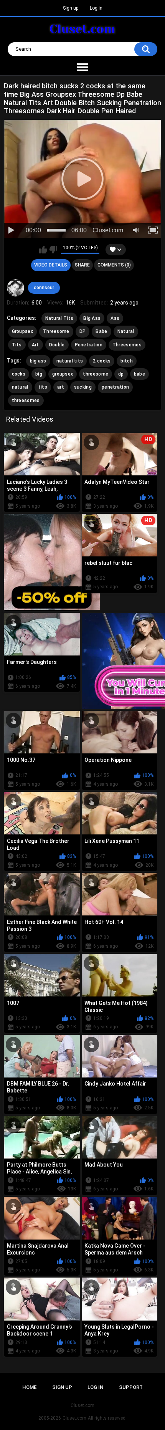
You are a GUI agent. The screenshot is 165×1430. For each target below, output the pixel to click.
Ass (115, 318)
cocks (19, 374)
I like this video (43, 249)
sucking (83, 387)
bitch (126, 361)
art (60, 387)
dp (121, 374)
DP (82, 331)
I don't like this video (53, 249)
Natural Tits (59, 318)
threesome (95, 374)
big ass (38, 361)
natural (20, 387)
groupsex (62, 374)
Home (29, 1387)
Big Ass (92, 318)
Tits (17, 345)
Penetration (88, 345)
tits (42, 387)
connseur (44, 287)
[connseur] (16, 288)
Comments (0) (114, 265)
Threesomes (127, 345)
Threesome (56, 331)
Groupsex (22, 331)
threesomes (26, 400)
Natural (125, 331)
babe (139, 374)
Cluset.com (74, 1418)
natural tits (69, 361)
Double (57, 345)
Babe (101, 331)
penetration (115, 387)
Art (35, 345)
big (38, 374)
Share (82, 265)
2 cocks (102, 361)
